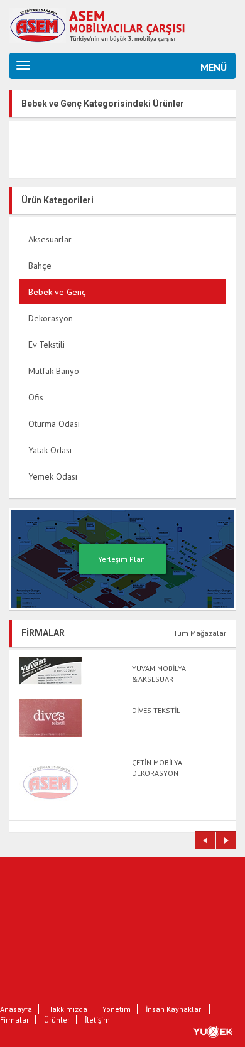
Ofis (35, 397)
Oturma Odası (54, 423)
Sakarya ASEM (109, 23)
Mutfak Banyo (53, 371)
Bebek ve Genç (57, 292)
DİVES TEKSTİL (156, 710)
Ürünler (57, 1019)
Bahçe (40, 265)
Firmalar (14, 1019)
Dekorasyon (50, 318)
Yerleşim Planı (122, 559)
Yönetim (116, 1009)
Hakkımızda (67, 1009)
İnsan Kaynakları (174, 1009)
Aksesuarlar (50, 239)
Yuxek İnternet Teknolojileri (219, 1031)
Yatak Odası (50, 450)
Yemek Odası (52, 476)
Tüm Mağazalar (199, 633)
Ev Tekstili (46, 344)
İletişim (97, 1019)
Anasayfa (16, 1009)
